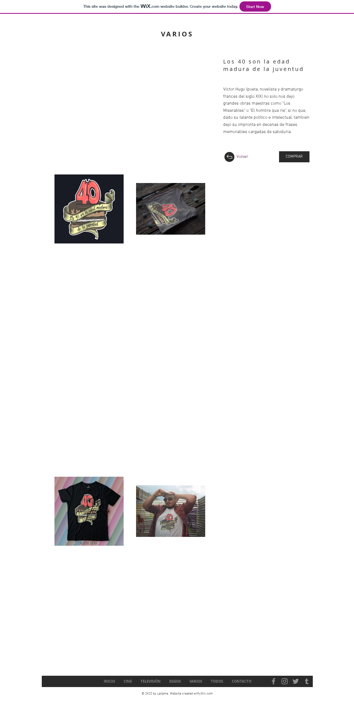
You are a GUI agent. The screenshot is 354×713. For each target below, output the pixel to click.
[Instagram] (284, 681)
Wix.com (207, 694)
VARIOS (177, 34)
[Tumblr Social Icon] (307, 681)
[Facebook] (273, 681)
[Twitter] (295, 681)
